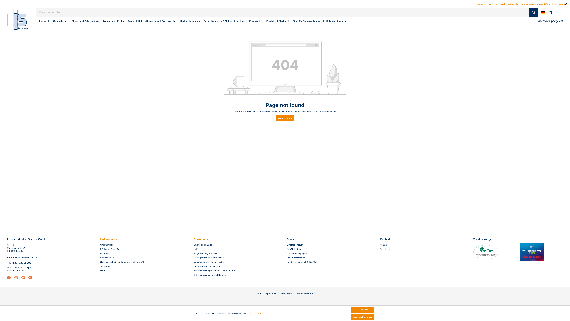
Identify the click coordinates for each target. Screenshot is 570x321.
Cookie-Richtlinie (304, 293)
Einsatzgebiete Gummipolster (207, 266)
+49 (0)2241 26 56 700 (19, 263)
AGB (259, 293)
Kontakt (383, 245)
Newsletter (385, 249)
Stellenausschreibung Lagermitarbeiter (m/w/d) (122, 262)
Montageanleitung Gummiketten (209, 258)
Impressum (270, 293)
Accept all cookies (362, 317)
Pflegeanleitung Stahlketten (206, 253)
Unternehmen (109, 239)
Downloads (201, 239)
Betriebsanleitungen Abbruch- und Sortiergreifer (216, 270)
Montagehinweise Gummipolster (209, 262)
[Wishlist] (550, 12)
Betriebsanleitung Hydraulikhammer (210, 275)
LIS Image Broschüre (110, 249)
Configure (363, 310)
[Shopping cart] (563, 12)
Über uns (104, 253)
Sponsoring (105, 266)
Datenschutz (286, 293)
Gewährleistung (294, 249)
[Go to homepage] (17, 20)
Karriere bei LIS (107, 258)
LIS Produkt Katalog (203, 245)
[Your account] (557, 12)
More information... (257, 313)
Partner (103, 270)
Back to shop (285, 118)
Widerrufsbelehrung (296, 258)
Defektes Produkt (295, 245)
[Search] (533, 12)
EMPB (196, 249)
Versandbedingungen (297, 253)
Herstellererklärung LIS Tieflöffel (302, 262)
